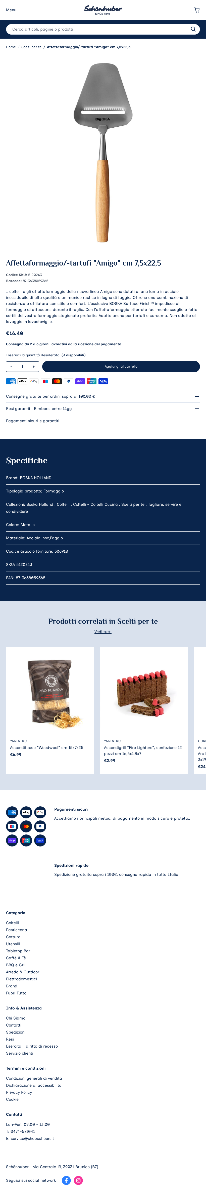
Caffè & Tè (16, 958)
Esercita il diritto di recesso (32, 1046)
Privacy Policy (19, 1092)
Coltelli (64, 504)
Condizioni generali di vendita (34, 1078)
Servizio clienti (19, 1053)
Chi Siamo (15, 1018)
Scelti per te (133, 504)
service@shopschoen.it (32, 1138)
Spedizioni (15, 1032)
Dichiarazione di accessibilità (34, 1085)
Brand (11, 986)
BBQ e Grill (16, 965)
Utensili (13, 944)
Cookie (12, 1099)
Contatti (13, 1025)
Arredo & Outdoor (22, 972)
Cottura (13, 936)
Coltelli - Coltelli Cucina (96, 504)
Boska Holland (40, 504)
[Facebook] (66, 1180)
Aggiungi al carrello (121, 366)
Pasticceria (16, 929)
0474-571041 (23, 1131)
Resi (10, 1039)
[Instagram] (78, 1180)
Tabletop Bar (18, 951)
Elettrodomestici (21, 979)
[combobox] (103, 29)
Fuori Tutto (16, 993)
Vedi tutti (103, 631)
